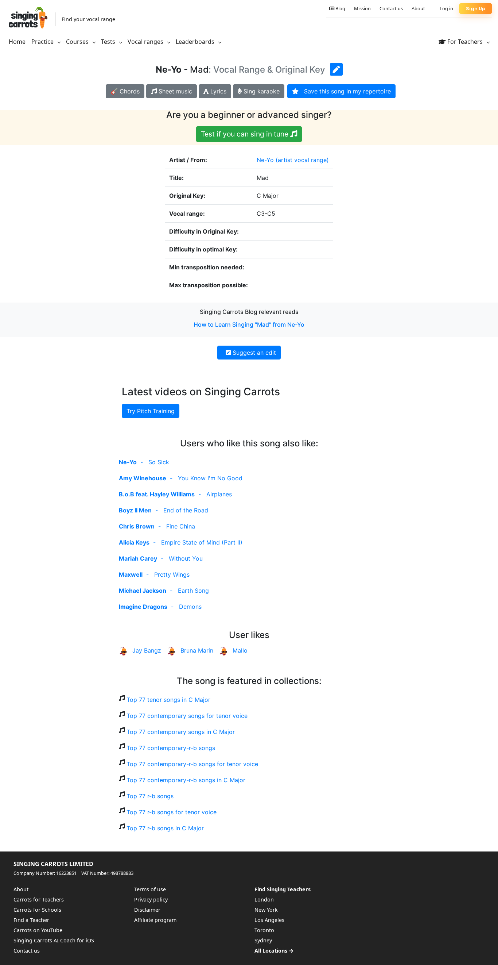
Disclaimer (147, 909)
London (264, 899)
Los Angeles (269, 919)
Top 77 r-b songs (150, 796)
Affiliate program (155, 919)
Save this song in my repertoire (345, 91)
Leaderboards (196, 42)
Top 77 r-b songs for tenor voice (172, 812)
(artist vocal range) (302, 160)
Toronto (264, 930)
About (418, 8)
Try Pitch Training (151, 411)
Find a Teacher (31, 919)
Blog (339, 8)
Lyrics (217, 91)
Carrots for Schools (37, 909)
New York (266, 909)
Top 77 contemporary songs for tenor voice (187, 715)
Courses (78, 42)
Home (17, 42)
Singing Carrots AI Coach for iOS (53, 940)
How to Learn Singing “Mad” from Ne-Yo (249, 324)
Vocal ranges (146, 42)
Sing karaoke (261, 91)
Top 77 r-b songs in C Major (165, 828)
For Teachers (465, 42)
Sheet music (174, 91)
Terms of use (150, 889)
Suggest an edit (253, 352)
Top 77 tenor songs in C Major (168, 699)
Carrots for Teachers (38, 899)
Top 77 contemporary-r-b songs (171, 747)
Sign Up (475, 8)
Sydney (263, 940)
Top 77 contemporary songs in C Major (181, 731)
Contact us (391, 8)
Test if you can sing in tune (245, 134)
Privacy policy (151, 899)
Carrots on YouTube (37, 930)
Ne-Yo (265, 160)
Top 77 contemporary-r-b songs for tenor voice (192, 764)
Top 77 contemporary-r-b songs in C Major (186, 780)
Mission (362, 8)
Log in (446, 8)
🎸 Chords (125, 91)
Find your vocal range (88, 19)
